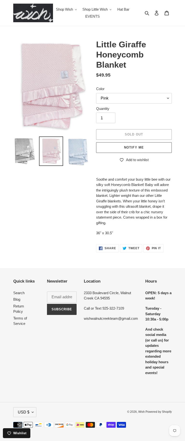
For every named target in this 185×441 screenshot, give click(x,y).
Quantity (102, 109)
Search (19, 293)
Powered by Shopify (158, 411)
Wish (141, 411)
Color (100, 89)
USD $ (23, 412)
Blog (16, 299)
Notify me (134, 147)
